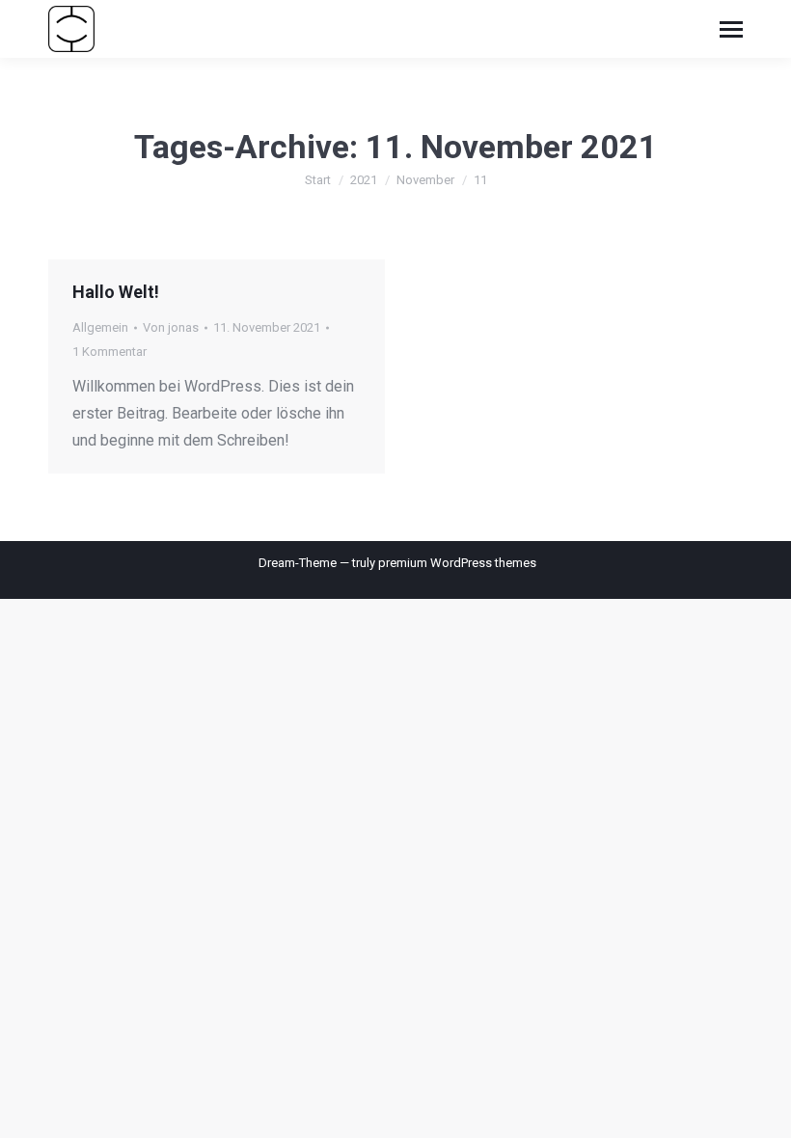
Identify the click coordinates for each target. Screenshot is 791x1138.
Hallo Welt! (115, 292)
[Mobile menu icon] (731, 29)
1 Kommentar (109, 351)
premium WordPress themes (457, 562)
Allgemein (100, 327)
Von (171, 327)
